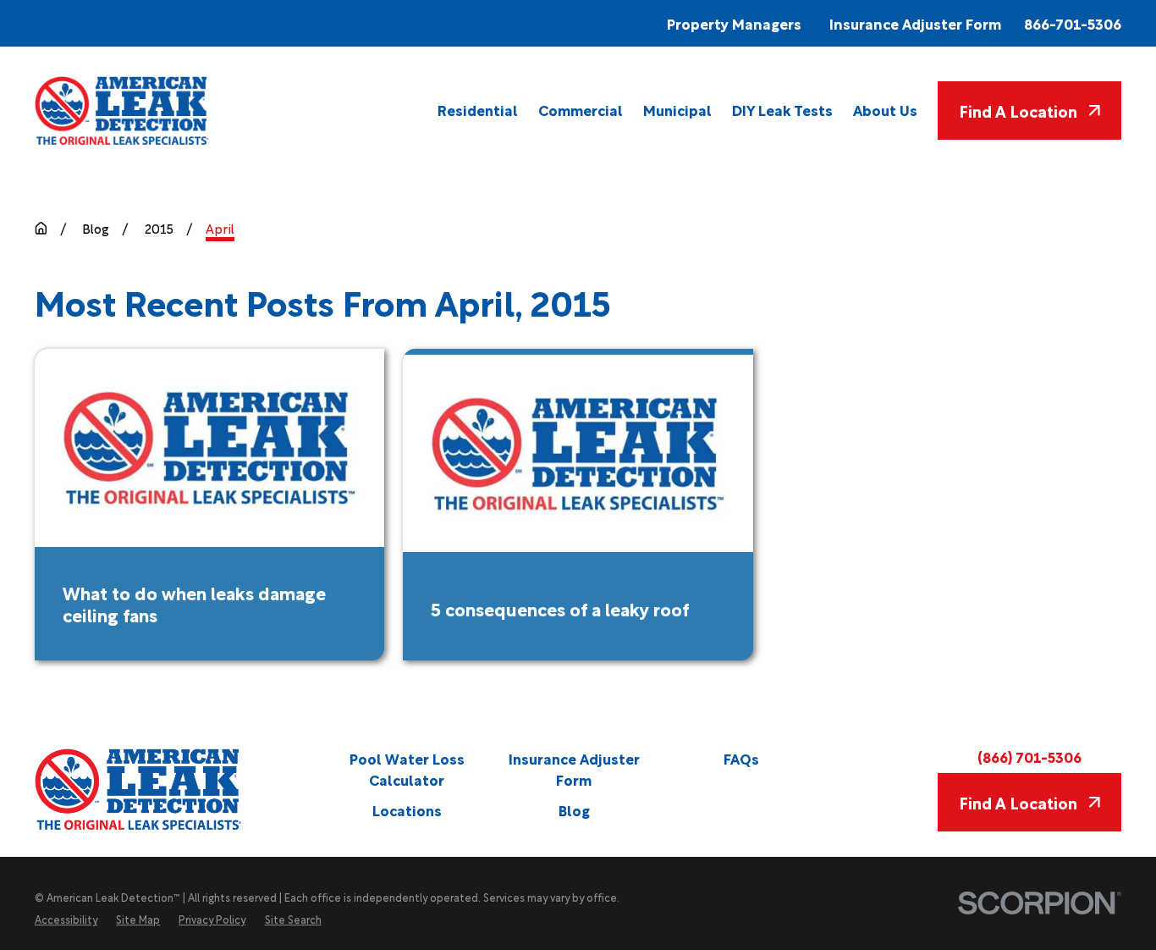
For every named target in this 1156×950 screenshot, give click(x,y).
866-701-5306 (1072, 23)
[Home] (123, 110)
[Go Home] (41, 228)
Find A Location (1018, 110)
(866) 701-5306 (1029, 756)
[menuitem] (478, 110)
